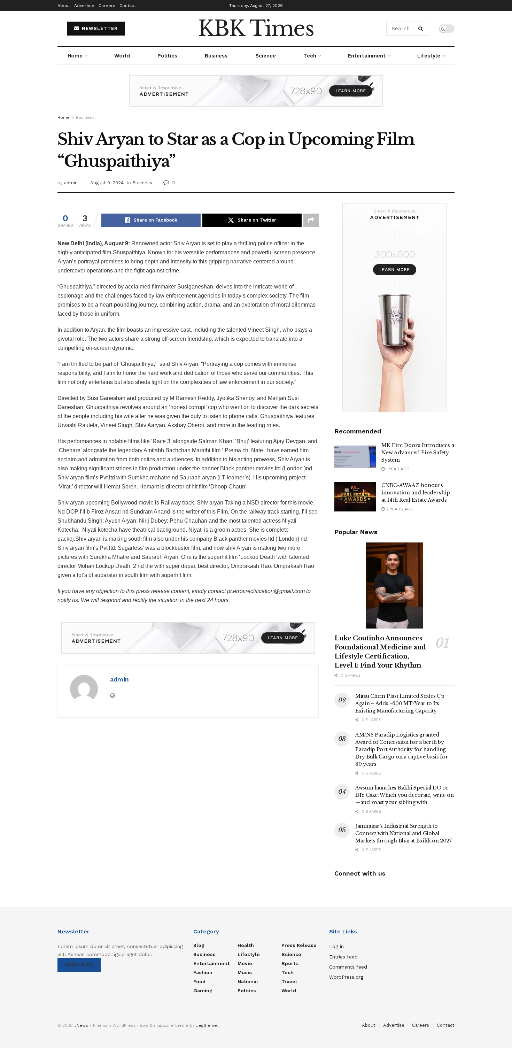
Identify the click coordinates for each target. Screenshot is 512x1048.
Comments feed (348, 967)
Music (245, 972)
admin (71, 182)
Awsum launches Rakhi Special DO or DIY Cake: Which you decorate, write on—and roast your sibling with (404, 795)
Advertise (84, 5)
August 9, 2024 (107, 182)
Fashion (202, 972)
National (248, 981)
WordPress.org (346, 977)
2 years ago (399, 509)
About (63, 5)
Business (216, 56)
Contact (127, 5)
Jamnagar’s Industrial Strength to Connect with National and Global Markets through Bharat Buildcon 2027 (403, 833)
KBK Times (256, 28)
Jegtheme (206, 1025)
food (199, 981)
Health (246, 945)
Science (265, 56)
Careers (107, 5)
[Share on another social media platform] (311, 220)
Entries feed (343, 957)
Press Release (299, 945)
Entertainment (367, 56)
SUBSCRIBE (79, 965)
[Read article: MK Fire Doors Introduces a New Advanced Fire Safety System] (355, 457)
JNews (81, 1025)
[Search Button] (422, 29)
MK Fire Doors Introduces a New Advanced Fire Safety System (417, 452)
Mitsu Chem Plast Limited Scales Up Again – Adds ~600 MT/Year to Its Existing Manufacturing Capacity (399, 703)
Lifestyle (428, 56)
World (122, 56)
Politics (167, 56)
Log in (336, 946)
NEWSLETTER (99, 28)
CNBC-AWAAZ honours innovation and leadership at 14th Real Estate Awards (415, 492)
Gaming (202, 990)
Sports (289, 963)
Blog (198, 945)
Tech (309, 56)
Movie (245, 963)
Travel (289, 981)
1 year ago (397, 469)
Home (75, 56)
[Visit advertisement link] (256, 96)
